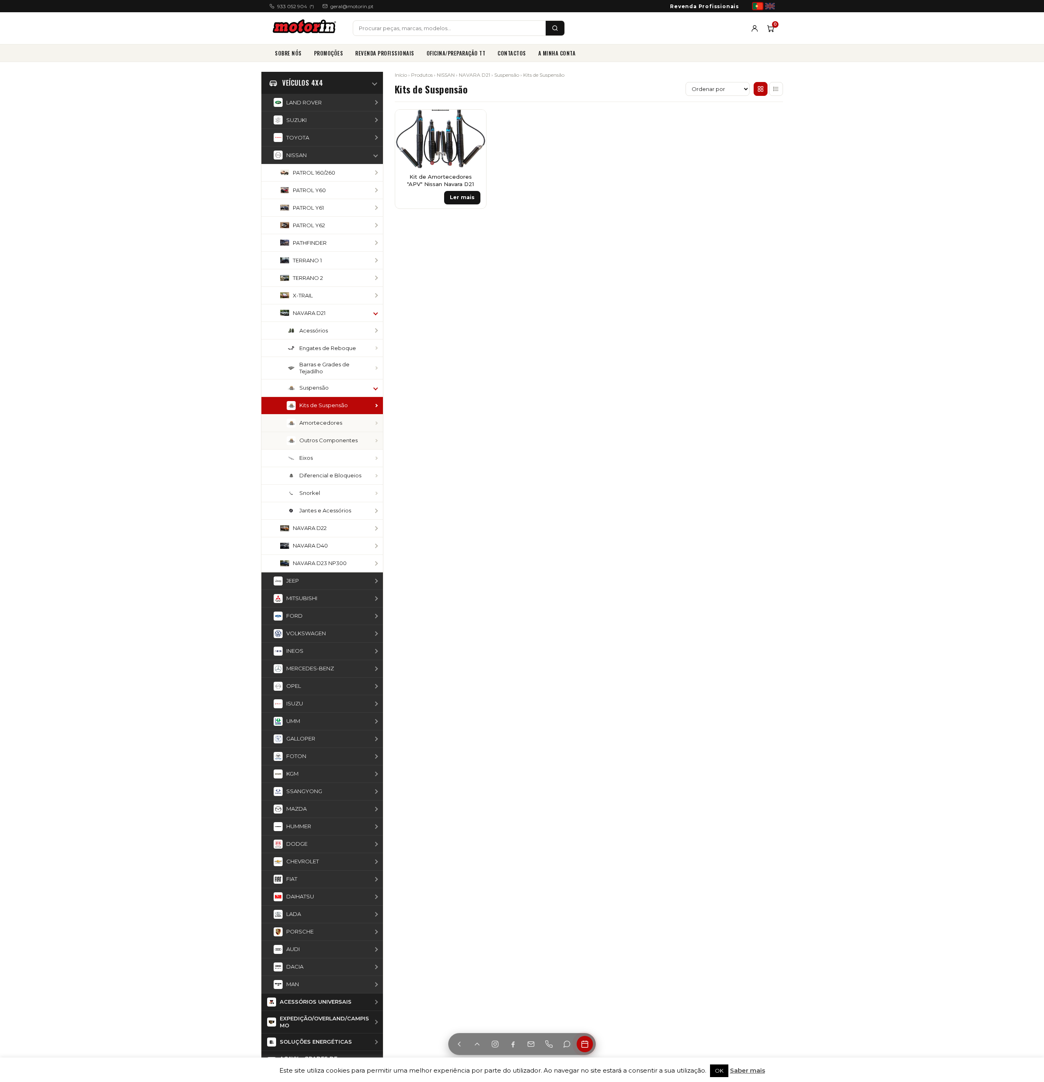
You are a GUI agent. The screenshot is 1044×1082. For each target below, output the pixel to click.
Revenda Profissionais (704, 6)
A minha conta (557, 53)
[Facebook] (513, 1044)
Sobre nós (288, 53)
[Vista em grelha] (761, 89)
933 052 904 (295, 6)
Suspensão (506, 75)
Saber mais (747, 1070)
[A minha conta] (754, 28)
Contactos (512, 53)
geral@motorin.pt (352, 6)
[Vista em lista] (776, 89)
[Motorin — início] (306, 28)
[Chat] (567, 1044)
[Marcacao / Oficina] (585, 1044)
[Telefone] (549, 1044)
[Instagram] (495, 1044)
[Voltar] (459, 1044)
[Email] (531, 1044)
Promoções (328, 53)
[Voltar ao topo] (477, 1044)
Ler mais (462, 197)
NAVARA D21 (474, 75)
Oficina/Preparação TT (456, 53)
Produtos (422, 75)
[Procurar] (555, 28)
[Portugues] (758, 6)
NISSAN (446, 75)
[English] (770, 6)
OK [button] (719, 1070)
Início (401, 75)
